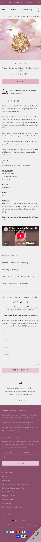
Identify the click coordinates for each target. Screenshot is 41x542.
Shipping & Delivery (8, 495)
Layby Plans (6, 480)
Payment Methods (8, 492)
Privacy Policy (6, 503)
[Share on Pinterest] (15, 101)
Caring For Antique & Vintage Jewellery (15, 484)
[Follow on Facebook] (3, 514)
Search (4, 476)
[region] (20, 389)
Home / (5, 16)
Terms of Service (7, 499)
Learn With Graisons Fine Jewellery (13, 507)
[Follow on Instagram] (9, 514)
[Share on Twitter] (12, 101)
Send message (20, 370)
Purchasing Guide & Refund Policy (13, 488)
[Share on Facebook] (9, 101)
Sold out (20, 82)
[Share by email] (18, 101)
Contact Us (24, 90)
